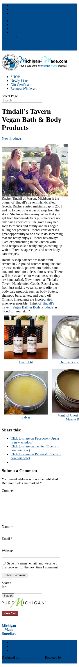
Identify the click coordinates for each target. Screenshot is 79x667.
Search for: (6, 585)
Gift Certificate (21, 85)
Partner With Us (22, 21)
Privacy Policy (29, 44)
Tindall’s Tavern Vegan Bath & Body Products (28, 305)
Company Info (21, 32)
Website (7, 551)
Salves (26, 417)
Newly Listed (20, 81)
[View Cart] (24, 607)
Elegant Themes (31, 657)
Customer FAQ (30, 40)
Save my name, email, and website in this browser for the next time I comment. (30, 565)
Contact (16, 29)
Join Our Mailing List (25, 25)
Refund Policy (29, 48)
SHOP (15, 77)
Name (7, 526)
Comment (8, 490)
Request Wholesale (24, 88)
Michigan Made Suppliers (9, 629)
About (23, 36)
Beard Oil (26, 362)
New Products (12, 138)
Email (7, 539)
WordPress (9, 661)
